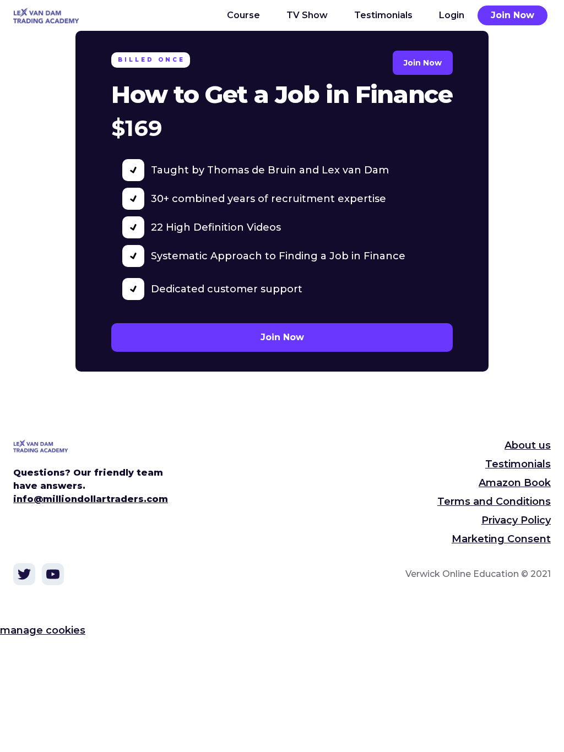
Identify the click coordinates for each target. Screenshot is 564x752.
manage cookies (42, 630)
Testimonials (383, 15)
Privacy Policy (516, 520)
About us (528, 445)
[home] (53, 15)
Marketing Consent (501, 539)
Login (451, 15)
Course (243, 15)
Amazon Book (515, 483)
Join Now (512, 15)
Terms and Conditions (494, 501)
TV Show (307, 15)
